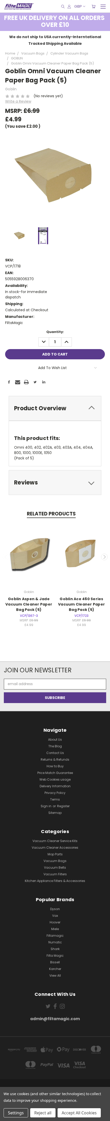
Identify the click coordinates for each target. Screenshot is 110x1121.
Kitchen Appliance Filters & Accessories (55, 881)
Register (63, 806)
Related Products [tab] (51, 513)
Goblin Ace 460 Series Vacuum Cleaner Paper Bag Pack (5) (81, 604)
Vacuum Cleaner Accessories (55, 847)
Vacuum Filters (55, 874)
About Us (55, 739)
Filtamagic (55, 935)
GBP (78, 6)
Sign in (46, 806)
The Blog (55, 746)
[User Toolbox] (69, 6)
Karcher (55, 969)
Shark (55, 949)
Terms (55, 799)
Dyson (55, 909)
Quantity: (55, 331)
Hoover (55, 922)
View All (55, 975)
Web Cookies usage (55, 779)
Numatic (55, 942)
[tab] (55, 408)
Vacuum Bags (55, 861)
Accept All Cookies (79, 1113)
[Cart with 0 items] (93, 6)
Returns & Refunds (55, 759)
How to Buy (55, 766)
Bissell (55, 962)
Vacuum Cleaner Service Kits (55, 841)
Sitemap (55, 813)
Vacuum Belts (55, 867)
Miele (55, 929)
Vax (55, 915)
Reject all (42, 1113)
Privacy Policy (55, 793)
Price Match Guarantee (55, 773)
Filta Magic (55, 955)
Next (104, 557)
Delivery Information (55, 786)
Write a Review (18, 101)
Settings (16, 1113)
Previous (6, 557)
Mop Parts (55, 854)
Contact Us (55, 753)
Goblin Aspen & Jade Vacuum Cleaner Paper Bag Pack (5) (28, 604)
